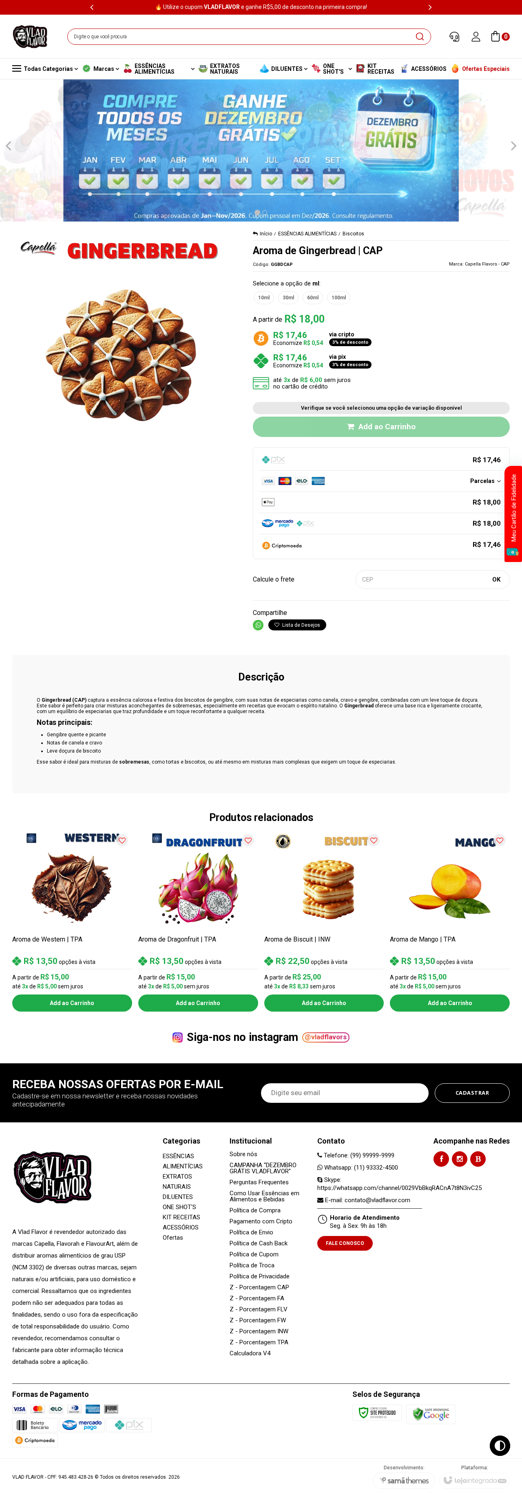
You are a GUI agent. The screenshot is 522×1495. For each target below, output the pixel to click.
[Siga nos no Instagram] (459, 1159)
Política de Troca (252, 1265)
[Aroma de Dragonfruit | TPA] (198, 921)
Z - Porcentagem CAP (259, 1287)
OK (496, 579)
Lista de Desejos (300, 625)
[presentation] (92, 7)
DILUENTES (178, 1197)
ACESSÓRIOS (181, 1227)
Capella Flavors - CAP (487, 264)
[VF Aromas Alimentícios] (30, 37)
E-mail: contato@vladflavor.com (366, 1200)
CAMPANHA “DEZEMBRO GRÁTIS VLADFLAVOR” (263, 1168)
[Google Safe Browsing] (431, 1414)
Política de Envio (251, 1232)
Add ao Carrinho (387, 426)
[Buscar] (419, 37)
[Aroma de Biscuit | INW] (324, 921)
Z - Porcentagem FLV (259, 1309)
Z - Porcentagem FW (258, 1320)
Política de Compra (255, 1210)
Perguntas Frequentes (259, 1182)
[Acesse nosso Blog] (478, 1159)
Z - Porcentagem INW (259, 1331)
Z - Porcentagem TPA (259, 1342)
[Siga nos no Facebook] (441, 1159)
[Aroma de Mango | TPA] (450, 921)
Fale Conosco (345, 1243)
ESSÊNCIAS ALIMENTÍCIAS (307, 234)
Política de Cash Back (259, 1243)
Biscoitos (353, 234)
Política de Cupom (254, 1254)
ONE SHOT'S (179, 1207)
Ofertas (173, 1237)
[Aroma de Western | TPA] (72, 921)
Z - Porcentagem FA (257, 1298)
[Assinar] (472, 1093)
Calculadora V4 (250, 1353)
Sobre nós (243, 1154)
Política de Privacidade (260, 1276)
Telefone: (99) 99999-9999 (358, 1155)
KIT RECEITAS (181, 1217)
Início (266, 234)
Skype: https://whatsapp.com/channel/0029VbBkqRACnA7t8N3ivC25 (399, 1184)
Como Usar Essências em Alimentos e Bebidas (264, 1196)
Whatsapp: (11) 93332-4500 (360, 1167)
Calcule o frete (273, 579)
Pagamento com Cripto (261, 1221)
